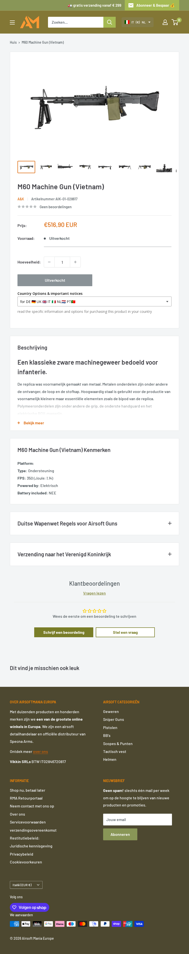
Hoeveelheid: (29, 262)
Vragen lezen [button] (94, 593)
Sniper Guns (113, 719)
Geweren (111, 711)
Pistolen (110, 727)
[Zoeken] (109, 22)
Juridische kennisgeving (31, 845)
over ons (40, 751)
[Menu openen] (12, 22)
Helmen (109, 759)
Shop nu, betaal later (27, 790)
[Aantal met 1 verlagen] (49, 262)
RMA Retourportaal (26, 798)
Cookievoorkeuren (26, 862)
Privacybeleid (21, 854)
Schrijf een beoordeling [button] (63, 632)
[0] (175, 22)
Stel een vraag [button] (125, 632)
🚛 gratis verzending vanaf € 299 (94, 5)
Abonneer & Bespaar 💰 (155, 5)
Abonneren (120, 834)
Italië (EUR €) (22, 885)
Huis (13, 42)
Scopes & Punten (118, 743)
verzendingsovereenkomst (33, 830)
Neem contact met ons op (32, 806)
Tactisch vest (114, 751)
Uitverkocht (55, 280)
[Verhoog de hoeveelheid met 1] (75, 262)
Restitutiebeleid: (25, 838)
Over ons (17, 814)
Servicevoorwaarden (28, 822)
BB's (106, 735)
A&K (20, 199)
